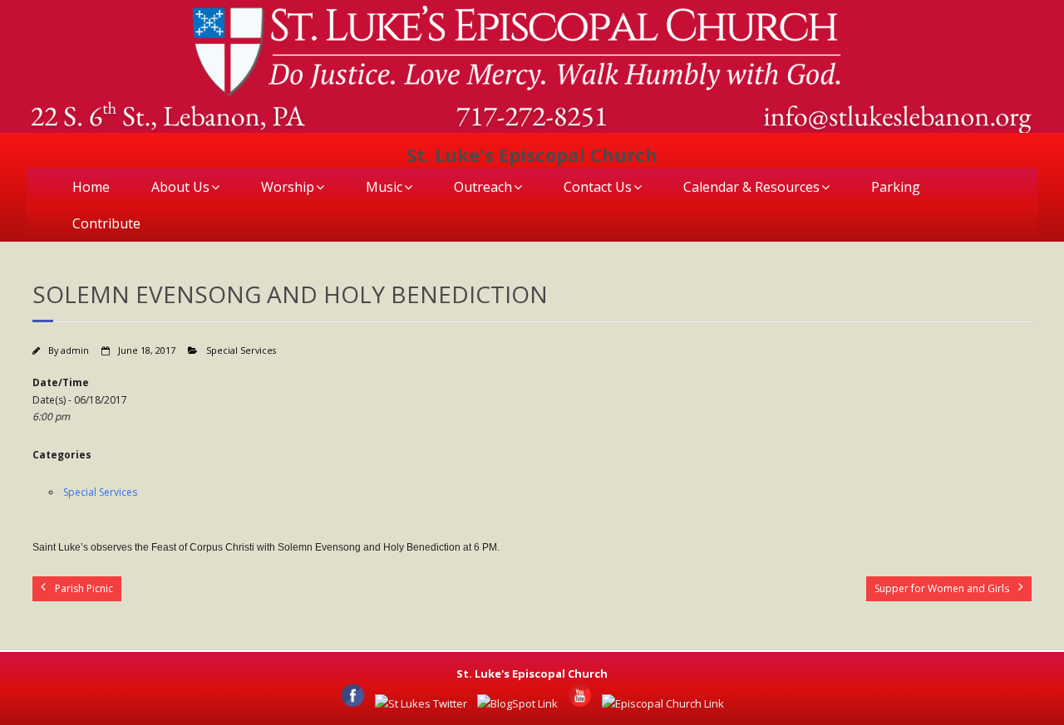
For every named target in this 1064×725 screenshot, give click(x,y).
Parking (895, 187)
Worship (287, 187)
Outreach (483, 187)
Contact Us (598, 187)
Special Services (241, 350)
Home (91, 187)
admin (75, 350)
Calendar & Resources (751, 187)
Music (384, 187)
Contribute (106, 223)
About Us (180, 187)
